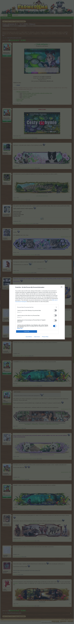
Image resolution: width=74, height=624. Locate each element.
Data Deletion (29, 336)
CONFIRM (26, 331)
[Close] (62, 287)
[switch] (55, 310)
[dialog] (37, 312)
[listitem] (37, 307)
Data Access (37, 336)
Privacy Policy (45, 336)
